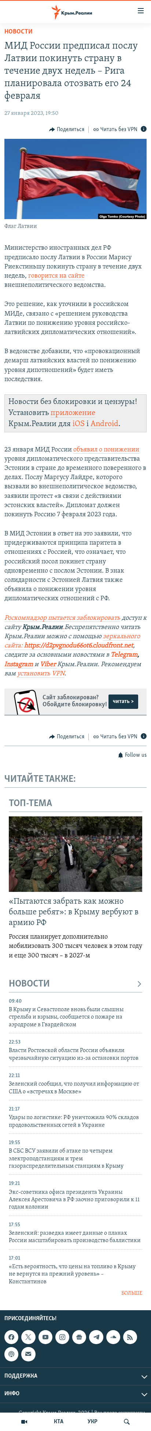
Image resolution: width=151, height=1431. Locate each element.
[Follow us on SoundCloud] (113, 1337)
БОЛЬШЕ (131, 1293)
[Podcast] (11, 1354)
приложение (73, 413)
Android (104, 424)
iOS (79, 424)
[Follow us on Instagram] (62, 1337)
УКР (92, 1422)
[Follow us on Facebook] (11, 1337)
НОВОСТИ (29, 984)
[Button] (66, 129)
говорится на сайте (56, 276)
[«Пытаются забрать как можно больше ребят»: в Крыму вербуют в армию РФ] (75, 854)
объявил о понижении (106, 450)
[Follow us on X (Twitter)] (28, 1337)
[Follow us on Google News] (79, 1337)
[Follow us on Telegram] (96, 1337)
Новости (18, 32)
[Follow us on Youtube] (45, 1337)
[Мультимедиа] (24, 1422)
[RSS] (130, 1337)
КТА (58, 1422)
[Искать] (127, 1422)
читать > (123, 701)
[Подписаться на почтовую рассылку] (28, 1354)
